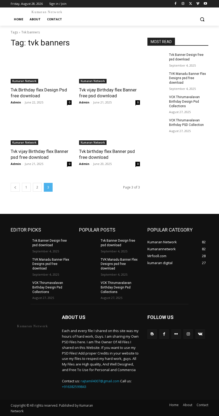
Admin (16, 102)
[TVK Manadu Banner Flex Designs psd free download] (156, 78)
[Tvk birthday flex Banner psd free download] (109, 129)
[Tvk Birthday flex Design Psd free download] (41, 68)
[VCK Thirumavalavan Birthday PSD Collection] (156, 124)
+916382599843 (74, 386)
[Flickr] (176, 334)
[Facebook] (176, 4)
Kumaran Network (24, 81)
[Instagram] (183, 4)
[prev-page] (15, 187)
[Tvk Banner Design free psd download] (156, 59)
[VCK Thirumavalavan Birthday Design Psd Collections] (156, 101)
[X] (190, 4)
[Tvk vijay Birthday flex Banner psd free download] (41, 129)
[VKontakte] (200, 334)
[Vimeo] (198, 4)
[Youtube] (205, 4)
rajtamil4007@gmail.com (100, 381)
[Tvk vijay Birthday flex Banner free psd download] (109, 68)
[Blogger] (152, 334)
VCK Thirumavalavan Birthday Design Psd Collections (184, 101)
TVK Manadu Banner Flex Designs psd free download (187, 78)
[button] (202, 19)
